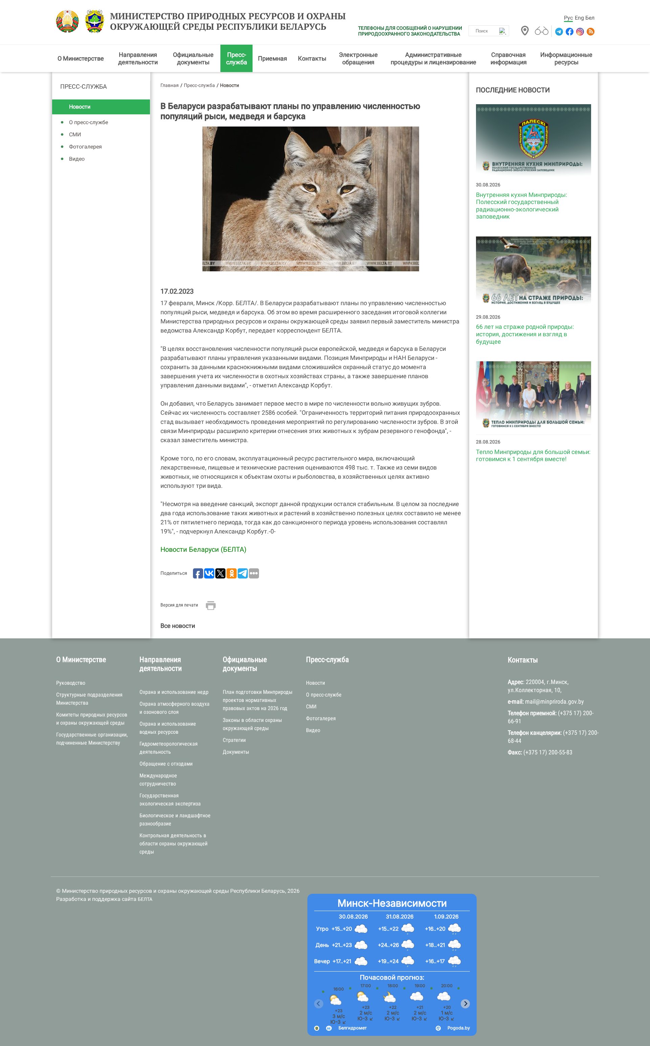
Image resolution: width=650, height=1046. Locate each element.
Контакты (312, 58)
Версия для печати (179, 605)
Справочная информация (509, 58)
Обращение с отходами (166, 763)
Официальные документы (193, 58)
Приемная (272, 58)
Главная (169, 85)
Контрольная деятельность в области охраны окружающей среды (173, 843)
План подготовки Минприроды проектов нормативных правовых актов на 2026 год (257, 700)
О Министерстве (81, 58)
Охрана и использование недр (174, 692)
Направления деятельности (138, 58)
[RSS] (589, 32)
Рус (568, 18)
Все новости (177, 625)
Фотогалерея (85, 146)
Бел (589, 18)
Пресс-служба (236, 58)
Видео (77, 159)
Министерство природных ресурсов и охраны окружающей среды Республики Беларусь (228, 21)
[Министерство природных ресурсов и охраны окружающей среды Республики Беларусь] (69, 21)
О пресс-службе (88, 122)
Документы (236, 752)
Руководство (70, 683)
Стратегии (234, 740)
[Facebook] (568, 32)
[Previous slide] (318, 1003)
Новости (79, 107)
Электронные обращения (358, 58)
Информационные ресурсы (566, 58)
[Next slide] (465, 1003)
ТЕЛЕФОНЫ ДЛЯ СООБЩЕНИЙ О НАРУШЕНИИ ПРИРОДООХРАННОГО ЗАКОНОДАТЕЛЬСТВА (410, 31)
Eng (579, 18)
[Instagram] (579, 32)
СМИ (75, 134)
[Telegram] (558, 32)
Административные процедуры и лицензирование (433, 58)
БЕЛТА (145, 899)
